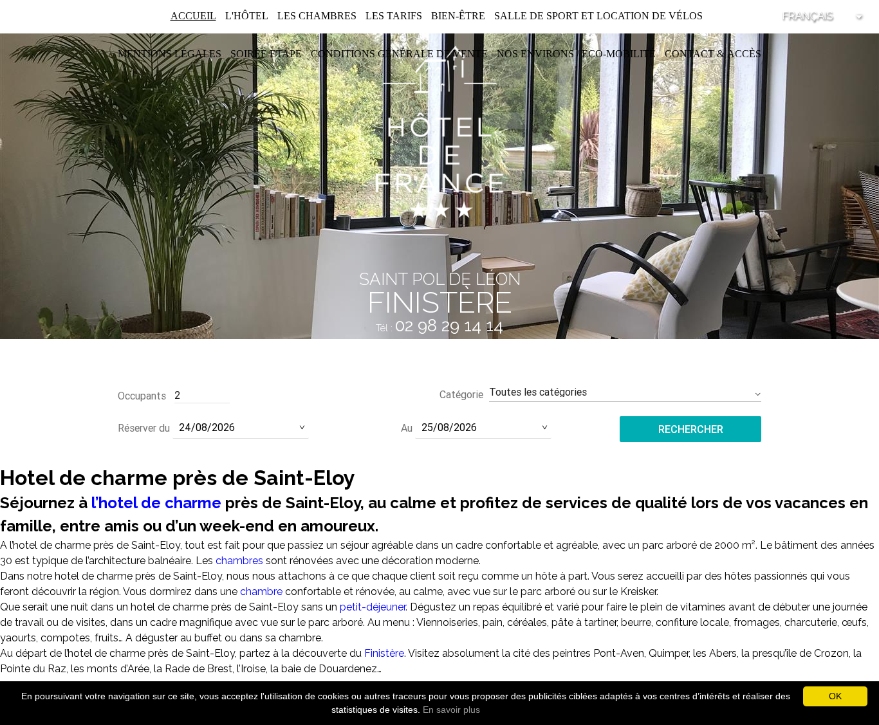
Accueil (193, 15)
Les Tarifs (393, 15)
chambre (261, 591)
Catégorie (461, 394)
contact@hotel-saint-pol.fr (440, 345)
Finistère (384, 653)
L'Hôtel (246, 15)
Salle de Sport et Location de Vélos (598, 15)
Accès (744, 53)
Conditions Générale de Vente (399, 53)
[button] (625, 392)
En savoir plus (451, 709)
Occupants (142, 395)
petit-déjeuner (372, 607)
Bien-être (458, 15)
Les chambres (316, 15)
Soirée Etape (266, 53)
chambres (239, 561)
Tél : (439, 328)
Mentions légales (169, 53)
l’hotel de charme (156, 502)
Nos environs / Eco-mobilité (576, 53)
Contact (689, 53)
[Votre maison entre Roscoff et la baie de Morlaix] (439, 131)
